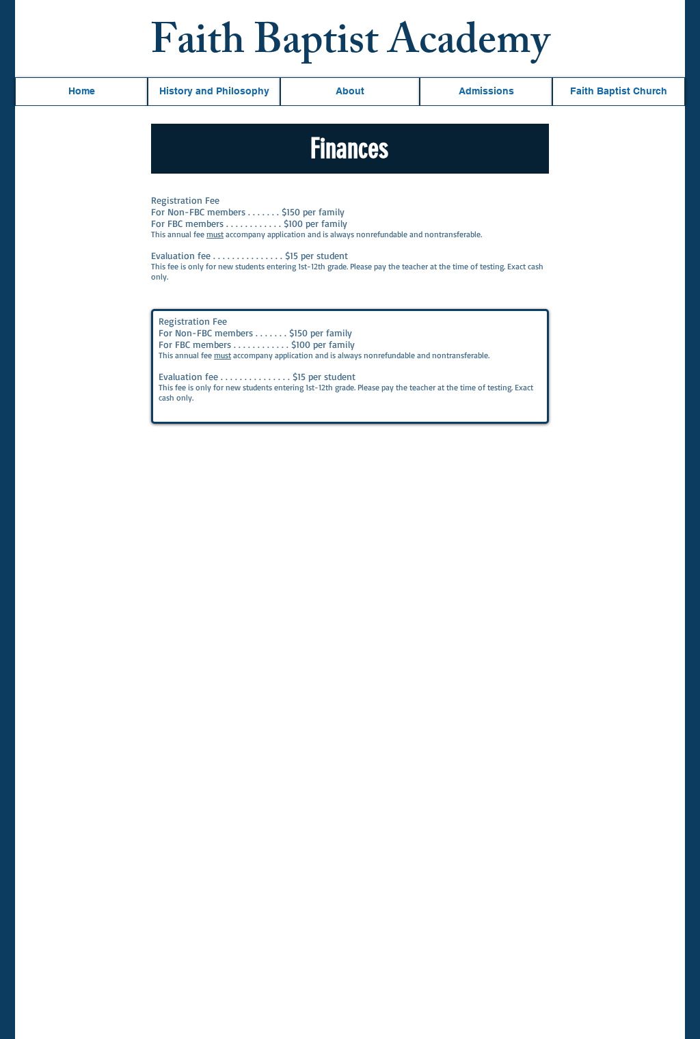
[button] (81, 91)
